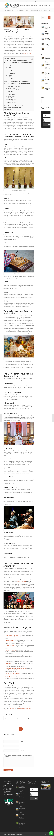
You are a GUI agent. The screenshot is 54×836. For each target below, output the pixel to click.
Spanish (30, 1)
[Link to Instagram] (8, 1)
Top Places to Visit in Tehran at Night (47, 88)
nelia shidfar (28, 33)
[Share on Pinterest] (13, 718)
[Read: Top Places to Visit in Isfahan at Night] (42, 58)
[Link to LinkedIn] (6, 1)
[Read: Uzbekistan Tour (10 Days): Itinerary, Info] (42, 39)
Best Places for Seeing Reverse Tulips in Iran (22, 823)
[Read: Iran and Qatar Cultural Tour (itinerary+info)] (42, 34)
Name (22, 741)
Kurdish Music (11, 96)
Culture (18, 33)
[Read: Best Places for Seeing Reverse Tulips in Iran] (17, 823)
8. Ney (9, 76)
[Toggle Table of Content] (31, 58)
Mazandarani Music (12, 97)
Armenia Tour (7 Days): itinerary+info (47, 44)
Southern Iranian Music (13, 89)
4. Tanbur (10, 70)
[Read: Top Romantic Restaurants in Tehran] (42, 73)
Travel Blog (22, 33)
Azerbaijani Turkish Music (14, 86)
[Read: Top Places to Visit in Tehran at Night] (42, 87)
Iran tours (12, 708)
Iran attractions (45, 99)
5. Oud (9, 72)
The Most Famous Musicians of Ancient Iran (17, 106)
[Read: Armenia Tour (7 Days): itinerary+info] (42, 44)
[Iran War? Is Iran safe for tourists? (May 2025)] (53, 418)
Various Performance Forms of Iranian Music (17, 81)
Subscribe (37, 798)
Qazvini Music (11, 94)
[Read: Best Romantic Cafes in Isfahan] (42, 80)
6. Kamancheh (11, 73)
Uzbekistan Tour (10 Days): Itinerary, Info (47, 39)
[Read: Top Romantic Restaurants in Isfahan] (42, 65)
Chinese (40, 1)
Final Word (8, 109)
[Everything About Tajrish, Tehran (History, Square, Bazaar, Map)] (1, 418)
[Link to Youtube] (10, 1)
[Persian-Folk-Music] (19, 22)
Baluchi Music (11, 85)
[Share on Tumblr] (21, 718)
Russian (49, 1)
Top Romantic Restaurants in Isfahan (47, 66)
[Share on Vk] (25, 718)
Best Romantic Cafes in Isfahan (47, 81)
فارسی (26, 1)
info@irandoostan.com (8, 794)
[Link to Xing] (12, 1)
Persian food (44, 101)
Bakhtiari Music (11, 88)
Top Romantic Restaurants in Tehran (47, 73)
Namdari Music (12, 101)
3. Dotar (10, 68)
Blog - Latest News (8, 10)
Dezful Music (11, 104)
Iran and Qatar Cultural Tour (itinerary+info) (47, 35)
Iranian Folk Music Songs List (13, 107)
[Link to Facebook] (4, 1)
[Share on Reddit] (28, 718)
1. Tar (9, 65)
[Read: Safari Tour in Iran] (42, 48)
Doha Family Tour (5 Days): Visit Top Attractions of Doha (47, 29)
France (44, 1)
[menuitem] (8, 5)
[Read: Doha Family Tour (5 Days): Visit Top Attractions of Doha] (42, 27)
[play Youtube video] (19, 600)
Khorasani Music (12, 93)
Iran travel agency (29, 706)
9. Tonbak (10, 78)
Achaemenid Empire (21, 581)
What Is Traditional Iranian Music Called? (16, 60)
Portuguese (35, 1)
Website (22, 750)
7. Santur (10, 75)
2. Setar (9, 67)
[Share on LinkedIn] (17, 718)
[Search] (49, 5)
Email (22, 746)
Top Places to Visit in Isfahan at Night (47, 58)
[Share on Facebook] (5, 718)
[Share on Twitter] (9, 718)
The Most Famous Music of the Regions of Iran (18, 83)
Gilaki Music (11, 91)
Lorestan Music (12, 99)
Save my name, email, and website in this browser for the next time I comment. (18, 756)
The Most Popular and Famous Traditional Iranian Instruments (18, 63)
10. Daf (10, 80)
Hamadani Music (12, 102)
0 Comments (12, 33)
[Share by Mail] (32, 718)
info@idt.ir (6, 792)
